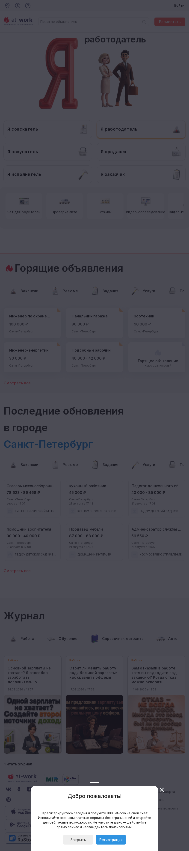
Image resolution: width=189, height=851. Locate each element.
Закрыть (78, 839)
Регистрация (111, 839)
